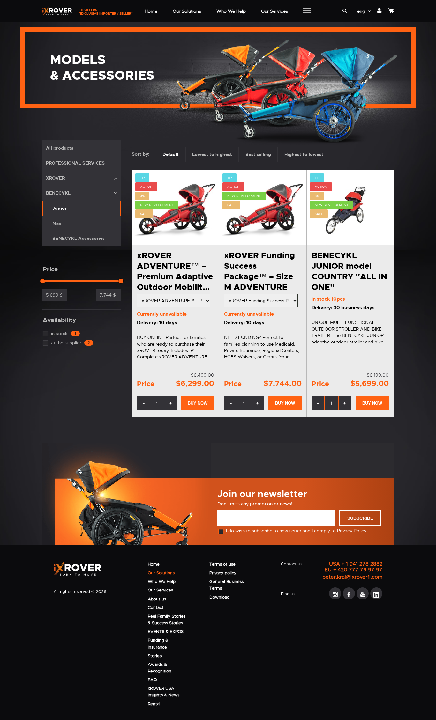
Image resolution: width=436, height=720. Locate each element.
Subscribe (360, 518)
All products (59, 148)
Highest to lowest (303, 154)
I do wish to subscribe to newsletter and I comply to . (296, 530)
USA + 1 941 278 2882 (355, 564)
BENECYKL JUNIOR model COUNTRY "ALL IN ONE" (349, 271)
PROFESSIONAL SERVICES (75, 163)
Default (170, 154)
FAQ (152, 679)
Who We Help (162, 581)
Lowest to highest (212, 154)
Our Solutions (161, 573)
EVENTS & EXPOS (166, 631)
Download (219, 597)
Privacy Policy (351, 530)
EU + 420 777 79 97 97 (353, 570)
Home (154, 564)
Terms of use (222, 564)
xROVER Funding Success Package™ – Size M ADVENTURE (259, 271)
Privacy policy (223, 573)
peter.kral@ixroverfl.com (352, 577)
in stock (63, 333)
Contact (155, 607)
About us (157, 599)
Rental (154, 704)
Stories (155, 655)
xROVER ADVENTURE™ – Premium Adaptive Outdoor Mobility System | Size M (175, 276)
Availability (59, 320)
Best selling (258, 154)
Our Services (160, 590)
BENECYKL (58, 193)
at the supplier (70, 343)
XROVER (55, 178)
